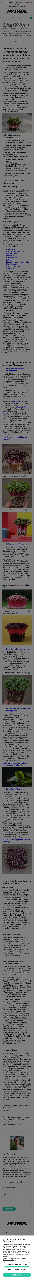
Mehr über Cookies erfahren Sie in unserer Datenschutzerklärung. (14, 1259)
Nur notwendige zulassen (17, 1265)
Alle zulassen (17, 1275)
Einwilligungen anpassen (17, 1270)
